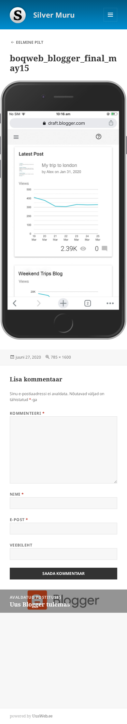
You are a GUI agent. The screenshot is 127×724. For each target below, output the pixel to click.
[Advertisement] (49, 653)
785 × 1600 (61, 357)
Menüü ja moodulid (110, 21)
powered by (31, 716)
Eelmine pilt (29, 42)
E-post (19, 519)
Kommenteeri (27, 413)
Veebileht (21, 545)
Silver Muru (54, 15)
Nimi (17, 494)
